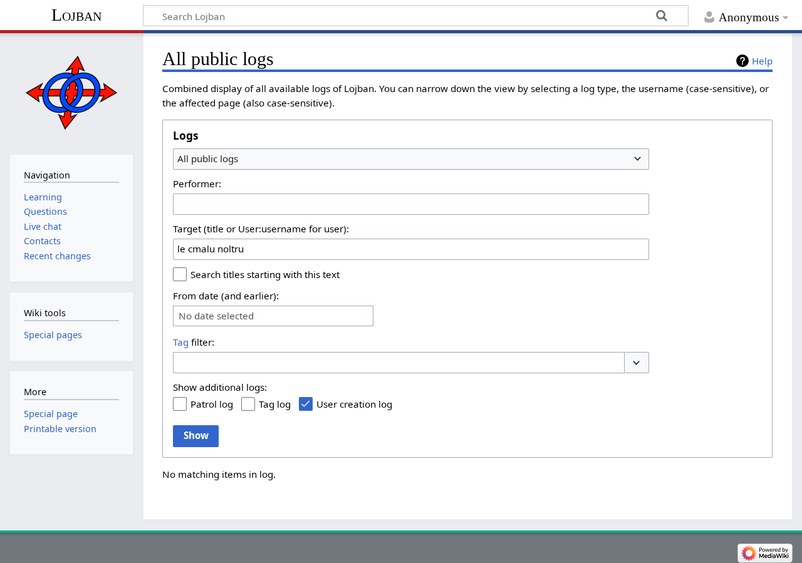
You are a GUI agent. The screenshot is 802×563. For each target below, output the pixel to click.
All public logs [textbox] (207, 158)
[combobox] (411, 159)
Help (762, 60)
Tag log (275, 404)
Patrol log (211, 404)
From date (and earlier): (226, 295)
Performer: (197, 183)
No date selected (216, 316)
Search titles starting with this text (265, 274)
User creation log (354, 404)
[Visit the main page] (71, 92)
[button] (636, 363)
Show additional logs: (220, 387)
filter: (193, 342)
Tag (181, 342)
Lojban (76, 14)
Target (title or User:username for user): (261, 228)
